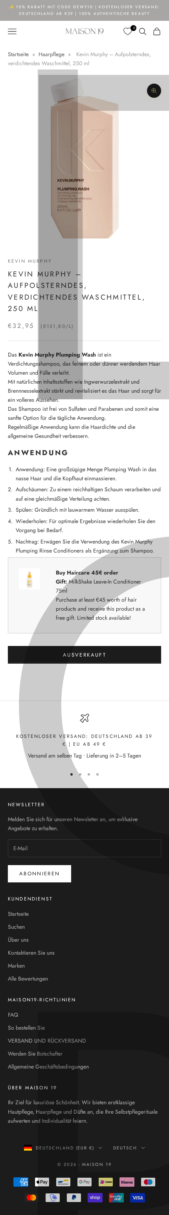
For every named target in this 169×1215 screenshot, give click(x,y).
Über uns (18, 940)
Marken (16, 966)
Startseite (19, 54)
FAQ (13, 1015)
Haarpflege (51, 54)
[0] (128, 31)
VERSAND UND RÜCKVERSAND (47, 1041)
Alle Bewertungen (28, 979)
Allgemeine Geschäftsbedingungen (48, 1066)
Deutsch (125, 1148)
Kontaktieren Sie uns (31, 953)
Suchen (16, 927)
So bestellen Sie (26, 1028)
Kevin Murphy (30, 261)
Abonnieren (39, 873)
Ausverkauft (84, 655)
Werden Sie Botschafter (35, 1054)
